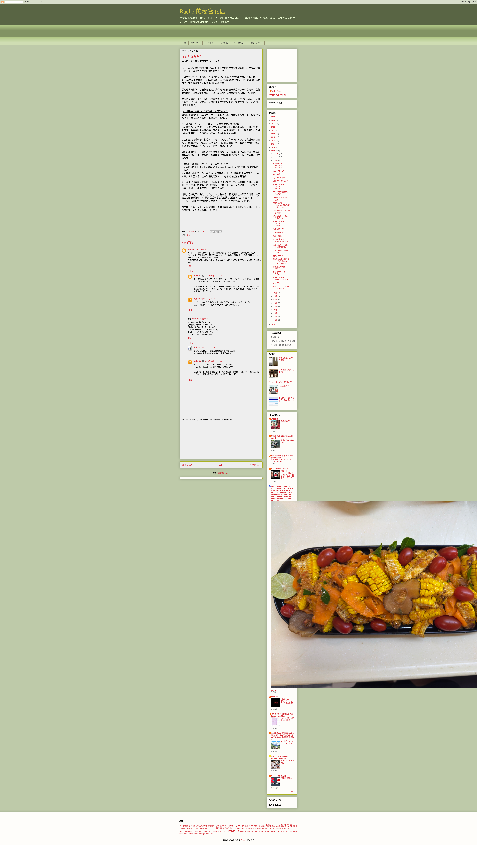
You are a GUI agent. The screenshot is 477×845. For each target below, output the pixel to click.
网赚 (202, 829)
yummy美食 (208, 834)
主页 (184, 43)
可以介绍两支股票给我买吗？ (281, 193)
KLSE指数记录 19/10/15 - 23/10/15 (278, 187)
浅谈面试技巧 (284, 386)
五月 (275, 306)
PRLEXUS (277, 831)
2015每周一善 (210, 43)
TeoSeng (201, 834)
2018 (273, 141)
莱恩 (189, 249)
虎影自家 (274, 419)
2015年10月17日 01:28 (200, 319)
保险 (197, 826)
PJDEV (272, 831)
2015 (273, 151)
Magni (242, 831)
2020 (273, 134)
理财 (189, 235)
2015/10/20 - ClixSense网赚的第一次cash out (281, 205)
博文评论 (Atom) (224, 473)
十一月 (276, 157)
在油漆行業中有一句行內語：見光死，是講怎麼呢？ (287, 701)
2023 (273, 124)
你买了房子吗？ (279, 171)
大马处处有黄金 (279, 232)
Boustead (284, 829)
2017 (273, 144)
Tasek (196, 834)
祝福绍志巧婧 (285, 421)
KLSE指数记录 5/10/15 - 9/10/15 (280, 240)
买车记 (274, 826)
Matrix (247, 831)
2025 (273, 117)
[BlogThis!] (214, 231)
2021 (273, 130)
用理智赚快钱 (278, 174)
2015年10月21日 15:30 (213, 361)
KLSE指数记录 (239, 43)
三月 (275, 313)
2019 (273, 137)
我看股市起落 (278, 256)
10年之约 (182, 826)
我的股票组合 (209, 829)
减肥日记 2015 (256, 43)
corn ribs (274, 690)
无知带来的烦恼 (279, 178)
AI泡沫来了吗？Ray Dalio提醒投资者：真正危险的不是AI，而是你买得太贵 (287, 475)
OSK (268, 831)
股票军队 (240, 826)
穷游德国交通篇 (286, 778)
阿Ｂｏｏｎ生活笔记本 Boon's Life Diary (280, 757)
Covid (200, 831)
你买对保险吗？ (279, 229)
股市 (246, 826)
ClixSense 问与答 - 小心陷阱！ (281, 212)
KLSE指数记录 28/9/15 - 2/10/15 (280, 279)
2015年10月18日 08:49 (206, 348)
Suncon (184, 834)
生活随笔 (286, 825)
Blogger (244, 840)
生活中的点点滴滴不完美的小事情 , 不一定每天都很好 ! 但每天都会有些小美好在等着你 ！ (282, 736)
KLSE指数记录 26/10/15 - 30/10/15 (278, 165)
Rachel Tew (197, 276)
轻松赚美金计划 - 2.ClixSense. (279, 268)
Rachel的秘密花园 (203, 11)
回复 (189, 266)
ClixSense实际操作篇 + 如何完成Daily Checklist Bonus (281, 261)
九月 (275, 293)
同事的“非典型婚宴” (280, 181)
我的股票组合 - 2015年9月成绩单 (281, 288)
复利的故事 (277, 283)
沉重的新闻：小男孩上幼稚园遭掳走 (281, 246)
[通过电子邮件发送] (211, 231)
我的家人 (220, 829)
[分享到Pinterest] (221, 231)
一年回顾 (243, 829)
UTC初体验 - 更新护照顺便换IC (281, 217)
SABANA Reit (284, 831)
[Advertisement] (225, 30)
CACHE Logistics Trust (186, 831)
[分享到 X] (216, 231)
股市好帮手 (195, 43)
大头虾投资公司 (220, 826)
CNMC (196, 831)
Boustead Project (293, 829)
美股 (279, 826)
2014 (273, 324)
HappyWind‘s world (279, 469)
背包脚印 (203, 826)
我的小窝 (229, 829)
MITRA (261, 831)
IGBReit (220, 831)
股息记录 (224, 43)
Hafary (207, 831)
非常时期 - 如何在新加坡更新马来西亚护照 (287, 400)
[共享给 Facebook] (218, 231)
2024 (273, 120)
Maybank (252, 831)
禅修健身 (211, 826)
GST (203, 831)
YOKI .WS (275, 697)
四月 (275, 310)
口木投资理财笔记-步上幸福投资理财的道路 (282, 457)
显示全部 (292, 791)
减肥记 (263, 826)
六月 (275, 303)
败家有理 (190, 826)
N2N (265, 831)
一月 (275, 320)
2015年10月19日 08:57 (206, 299)
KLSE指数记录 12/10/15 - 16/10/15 (278, 224)
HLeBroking (213, 831)
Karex (224, 831)
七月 (275, 300)
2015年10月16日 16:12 (200, 249)
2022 (273, 127)
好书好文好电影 (254, 826)
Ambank (278, 829)
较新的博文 (187, 465)
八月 (275, 296)
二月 (275, 317)
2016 (273, 147)
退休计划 (186, 829)
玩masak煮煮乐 (195, 829)
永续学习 (251, 829)
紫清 (195, 348)
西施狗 (237, 829)
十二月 (276, 154)
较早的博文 (255, 465)
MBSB (256, 831)
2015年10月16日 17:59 (213, 276)
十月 (275, 160)
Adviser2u (258, 829)
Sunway (190, 834)
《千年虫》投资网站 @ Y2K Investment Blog (282, 715)
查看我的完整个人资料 (277, 95)
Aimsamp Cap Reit (268, 829)
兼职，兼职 (277, 236)
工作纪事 (231, 826)
